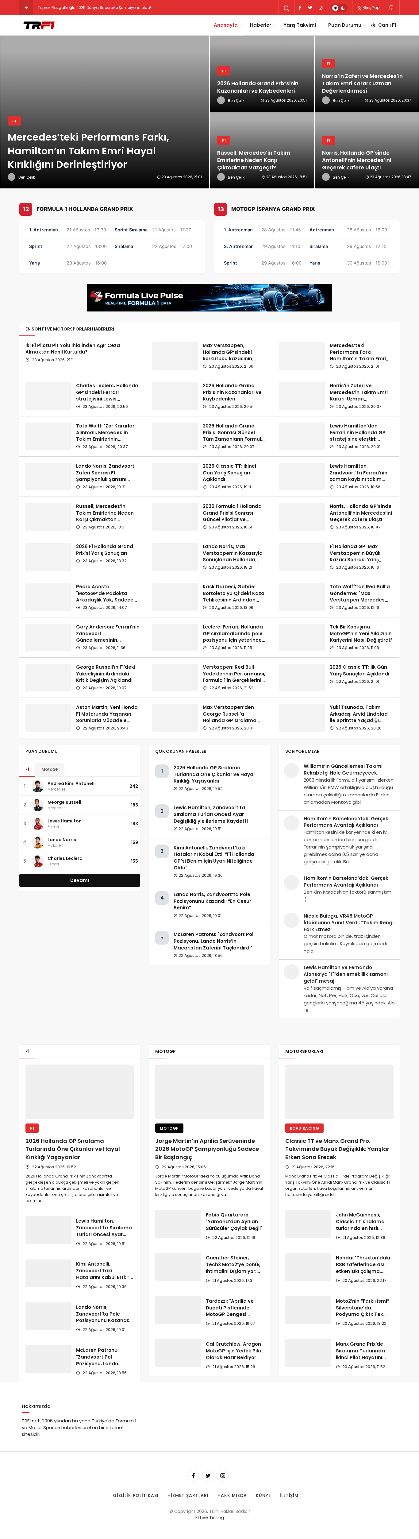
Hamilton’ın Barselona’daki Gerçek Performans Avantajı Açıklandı (346, 822)
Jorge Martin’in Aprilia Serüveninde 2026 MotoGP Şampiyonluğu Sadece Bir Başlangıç (207, 1149)
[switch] (339, 8)
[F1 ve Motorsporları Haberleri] (38, 25)
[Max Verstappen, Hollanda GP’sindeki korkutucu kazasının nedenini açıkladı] (175, 356)
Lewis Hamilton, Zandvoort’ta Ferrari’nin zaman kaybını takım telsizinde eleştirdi (358, 476)
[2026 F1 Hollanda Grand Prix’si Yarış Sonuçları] (48, 557)
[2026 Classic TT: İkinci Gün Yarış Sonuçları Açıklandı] (175, 476)
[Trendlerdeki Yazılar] (26, 7)
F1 (27, 769)
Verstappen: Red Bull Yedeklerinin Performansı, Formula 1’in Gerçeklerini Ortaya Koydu (234, 677)
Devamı (79, 880)
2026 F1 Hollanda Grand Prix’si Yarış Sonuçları (104, 549)
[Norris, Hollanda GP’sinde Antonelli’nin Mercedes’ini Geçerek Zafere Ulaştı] (302, 517)
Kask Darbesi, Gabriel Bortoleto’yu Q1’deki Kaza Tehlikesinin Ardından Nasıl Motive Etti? (233, 596)
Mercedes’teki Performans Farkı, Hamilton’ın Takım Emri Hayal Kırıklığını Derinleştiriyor (358, 358)
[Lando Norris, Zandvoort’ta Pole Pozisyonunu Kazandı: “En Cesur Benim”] (48, 1316)
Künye (263, 1495)
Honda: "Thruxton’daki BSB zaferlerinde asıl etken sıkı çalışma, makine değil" (363, 1268)
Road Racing (304, 1128)
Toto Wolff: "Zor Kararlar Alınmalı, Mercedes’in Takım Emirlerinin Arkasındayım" (105, 436)
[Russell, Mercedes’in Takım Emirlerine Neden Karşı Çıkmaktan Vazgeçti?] (262, 150)
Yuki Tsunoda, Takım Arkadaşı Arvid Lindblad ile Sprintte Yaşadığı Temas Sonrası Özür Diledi (359, 720)
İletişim (289, 1495)
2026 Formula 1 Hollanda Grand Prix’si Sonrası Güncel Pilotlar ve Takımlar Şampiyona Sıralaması (232, 519)
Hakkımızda (232, 1495)
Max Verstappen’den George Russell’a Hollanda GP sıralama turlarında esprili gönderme (229, 720)
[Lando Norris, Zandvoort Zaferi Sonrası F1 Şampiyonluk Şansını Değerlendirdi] (48, 476)
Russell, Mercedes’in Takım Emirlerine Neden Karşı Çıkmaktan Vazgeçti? (105, 516)
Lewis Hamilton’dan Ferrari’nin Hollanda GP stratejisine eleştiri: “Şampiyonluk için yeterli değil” (360, 439)
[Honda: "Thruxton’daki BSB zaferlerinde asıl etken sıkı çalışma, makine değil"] (308, 1267)
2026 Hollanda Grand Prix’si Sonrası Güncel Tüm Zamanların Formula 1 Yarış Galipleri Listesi (233, 436)
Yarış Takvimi (299, 25)
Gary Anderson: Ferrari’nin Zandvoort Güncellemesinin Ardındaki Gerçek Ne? (108, 637)
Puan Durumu (344, 25)
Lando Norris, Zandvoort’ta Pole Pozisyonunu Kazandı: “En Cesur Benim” (212, 901)
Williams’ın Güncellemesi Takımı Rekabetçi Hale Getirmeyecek (343, 769)
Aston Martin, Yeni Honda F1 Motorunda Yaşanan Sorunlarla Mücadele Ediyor (107, 717)
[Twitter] (310, 7)
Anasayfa (226, 25)
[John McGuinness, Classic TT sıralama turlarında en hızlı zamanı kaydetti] (308, 1224)
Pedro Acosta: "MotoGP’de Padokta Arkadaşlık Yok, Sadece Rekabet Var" (104, 596)
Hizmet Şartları (188, 1495)
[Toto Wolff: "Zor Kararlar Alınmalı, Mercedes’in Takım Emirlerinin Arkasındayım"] (48, 436)
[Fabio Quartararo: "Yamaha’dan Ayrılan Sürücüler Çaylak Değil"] (178, 1224)
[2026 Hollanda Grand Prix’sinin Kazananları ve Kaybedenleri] (262, 73)
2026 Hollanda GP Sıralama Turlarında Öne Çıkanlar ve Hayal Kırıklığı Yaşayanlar (214, 774)
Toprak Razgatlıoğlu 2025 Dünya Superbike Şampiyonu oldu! (94, 7)
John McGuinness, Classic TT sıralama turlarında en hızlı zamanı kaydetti (360, 1225)
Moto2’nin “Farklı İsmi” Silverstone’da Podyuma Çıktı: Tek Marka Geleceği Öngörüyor (362, 1314)
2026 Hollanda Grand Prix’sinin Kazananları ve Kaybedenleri (232, 392)
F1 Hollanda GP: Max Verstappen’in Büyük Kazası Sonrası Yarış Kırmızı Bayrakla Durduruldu (355, 559)
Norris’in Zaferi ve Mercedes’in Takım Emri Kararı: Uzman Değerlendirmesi (359, 395)
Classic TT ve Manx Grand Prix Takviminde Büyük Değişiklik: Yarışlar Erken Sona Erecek (337, 1149)
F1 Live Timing (209, 1517)
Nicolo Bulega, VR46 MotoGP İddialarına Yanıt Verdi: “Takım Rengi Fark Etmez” (349, 923)
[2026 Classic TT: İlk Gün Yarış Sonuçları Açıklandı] (302, 677)
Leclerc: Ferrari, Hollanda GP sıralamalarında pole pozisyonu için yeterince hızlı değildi (233, 637)
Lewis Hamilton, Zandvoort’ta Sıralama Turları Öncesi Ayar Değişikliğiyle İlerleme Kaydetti (211, 814)
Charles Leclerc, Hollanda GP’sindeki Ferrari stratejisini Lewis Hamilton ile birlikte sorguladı (107, 399)
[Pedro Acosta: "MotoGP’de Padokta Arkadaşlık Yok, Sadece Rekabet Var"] (48, 597)
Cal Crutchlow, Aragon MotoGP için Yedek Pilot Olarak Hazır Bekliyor (234, 1351)
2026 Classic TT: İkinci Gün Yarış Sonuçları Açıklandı (229, 473)
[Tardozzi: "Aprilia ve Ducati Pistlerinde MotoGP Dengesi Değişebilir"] (178, 1310)
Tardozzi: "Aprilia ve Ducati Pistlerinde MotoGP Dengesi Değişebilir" (230, 1311)
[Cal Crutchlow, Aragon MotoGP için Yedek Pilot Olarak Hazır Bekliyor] (178, 1353)
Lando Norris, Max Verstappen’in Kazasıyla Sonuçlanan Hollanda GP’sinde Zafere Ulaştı (233, 556)
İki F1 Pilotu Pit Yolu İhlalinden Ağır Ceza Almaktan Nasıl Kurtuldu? (72, 348)
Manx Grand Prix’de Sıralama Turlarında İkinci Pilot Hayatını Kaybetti (360, 1354)
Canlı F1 (387, 25)
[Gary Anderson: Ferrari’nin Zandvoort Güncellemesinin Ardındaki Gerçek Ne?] (48, 637)
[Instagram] (320, 7)
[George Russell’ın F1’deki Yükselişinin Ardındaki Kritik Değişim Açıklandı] (48, 677)
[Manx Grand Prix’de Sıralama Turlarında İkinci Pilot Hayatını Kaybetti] (308, 1353)
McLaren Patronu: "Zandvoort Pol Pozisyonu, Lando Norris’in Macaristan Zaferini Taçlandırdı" (213, 941)
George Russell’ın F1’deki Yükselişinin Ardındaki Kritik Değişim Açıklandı (105, 674)
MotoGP (49, 769)
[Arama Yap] (286, 8)
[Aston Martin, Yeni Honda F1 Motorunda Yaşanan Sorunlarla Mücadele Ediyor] (48, 718)
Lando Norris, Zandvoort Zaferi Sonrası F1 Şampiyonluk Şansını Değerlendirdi (105, 476)
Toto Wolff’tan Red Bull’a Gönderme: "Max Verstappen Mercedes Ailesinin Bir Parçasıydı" (360, 596)
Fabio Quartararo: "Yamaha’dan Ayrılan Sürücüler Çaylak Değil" (234, 1222)
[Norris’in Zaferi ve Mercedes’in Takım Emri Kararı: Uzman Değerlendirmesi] (302, 396)
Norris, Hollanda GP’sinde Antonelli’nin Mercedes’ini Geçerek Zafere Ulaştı (361, 513)
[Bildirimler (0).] (391, 7)
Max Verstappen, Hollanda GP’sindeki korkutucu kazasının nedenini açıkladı (227, 355)
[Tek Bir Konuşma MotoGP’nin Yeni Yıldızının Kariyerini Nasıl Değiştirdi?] (302, 637)
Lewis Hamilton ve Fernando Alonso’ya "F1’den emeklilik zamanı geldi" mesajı (346, 974)
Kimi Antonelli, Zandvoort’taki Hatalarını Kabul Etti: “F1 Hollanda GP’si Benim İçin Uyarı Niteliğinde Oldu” (214, 858)
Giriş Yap (370, 7)
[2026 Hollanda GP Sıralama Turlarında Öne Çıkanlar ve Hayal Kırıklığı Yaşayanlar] (79, 1092)
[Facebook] (299, 7)
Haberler (260, 25)
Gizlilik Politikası (136, 1495)
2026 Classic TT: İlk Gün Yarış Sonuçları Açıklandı (359, 670)
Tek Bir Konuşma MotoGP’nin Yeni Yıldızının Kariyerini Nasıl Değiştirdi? (361, 634)
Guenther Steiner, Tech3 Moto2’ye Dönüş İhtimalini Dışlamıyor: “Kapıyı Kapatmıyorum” (234, 1268)
